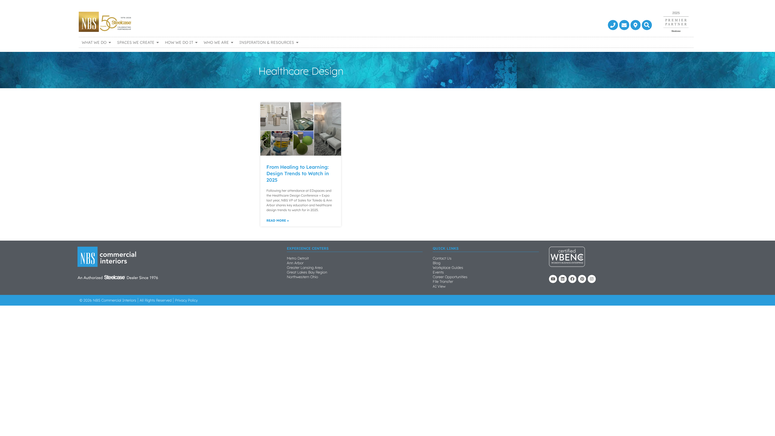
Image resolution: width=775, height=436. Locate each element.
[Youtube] (553, 279)
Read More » (277, 220)
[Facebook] (572, 279)
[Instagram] (592, 279)
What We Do (94, 42)
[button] (647, 25)
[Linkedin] (563, 279)
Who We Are (216, 42)
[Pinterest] (582, 279)
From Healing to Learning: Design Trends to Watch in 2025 (297, 173)
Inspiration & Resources (266, 42)
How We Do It (179, 42)
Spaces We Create (135, 42)
